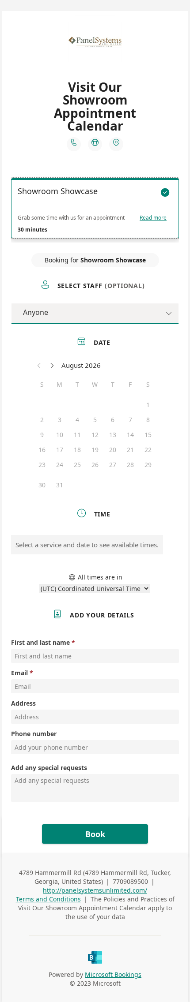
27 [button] (112, 464)
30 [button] (42, 485)
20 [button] (112, 449)
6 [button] (112, 419)
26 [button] (95, 464)
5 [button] (95, 419)
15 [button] (148, 434)
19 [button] (95, 449)
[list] (95, 210)
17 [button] (59, 449)
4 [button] (77, 419)
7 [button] (130, 419)
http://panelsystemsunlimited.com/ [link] (95, 890)
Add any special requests (49, 767)
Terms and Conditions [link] (48, 899)
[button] (39, 365)
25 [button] (77, 464)
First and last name (40, 642)
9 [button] (42, 434)
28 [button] (130, 464)
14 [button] (130, 434)
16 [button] (42, 449)
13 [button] (112, 434)
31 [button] (59, 485)
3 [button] (59, 419)
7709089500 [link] (130, 881)
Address (23, 703)
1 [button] (148, 404)
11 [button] (77, 434)
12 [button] (95, 434)
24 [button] (59, 464)
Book (95, 834)
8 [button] (148, 419)
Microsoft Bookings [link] (113, 974)
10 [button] (59, 434)
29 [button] (148, 464)
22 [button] (148, 449)
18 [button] (77, 449)
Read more (153, 218)
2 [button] (42, 419)
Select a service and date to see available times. (87, 544)
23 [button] (42, 464)
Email (19, 673)
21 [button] (130, 449)
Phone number (34, 733)
